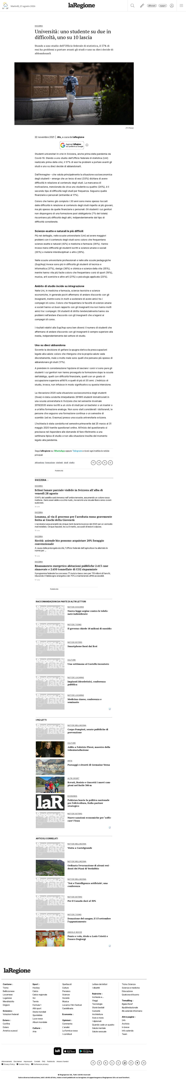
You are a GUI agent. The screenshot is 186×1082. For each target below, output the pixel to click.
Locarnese (8, 994)
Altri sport (37, 1008)
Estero (6, 1020)
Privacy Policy (9, 1064)
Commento (67, 1023)
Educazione (127, 991)
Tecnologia (97, 1004)
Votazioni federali (11, 1014)
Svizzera (7, 1011)
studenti (59, 462)
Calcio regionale (40, 994)
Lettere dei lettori (99, 984)
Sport (36, 984)
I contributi (67, 1034)
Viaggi (95, 1000)
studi (66, 462)
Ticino (5, 987)
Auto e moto (98, 1017)
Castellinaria (67, 1008)
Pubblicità (51, 1061)
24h (124, 1020)
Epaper (163, 5)
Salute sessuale (99, 1031)
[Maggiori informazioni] (86, 145)
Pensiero (66, 991)
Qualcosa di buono (130, 994)
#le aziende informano (132, 1011)
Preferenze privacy (40, 1064)
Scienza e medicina (131, 987)
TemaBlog (127, 1000)
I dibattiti (96, 987)
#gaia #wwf (127, 1004)
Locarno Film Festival (72, 1005)
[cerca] (132, 5)
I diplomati (96, 1021)
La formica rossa (70, 1030)
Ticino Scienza (129, 984)
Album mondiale (40, 1022)
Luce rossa (38, 1018)
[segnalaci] (142, 5)
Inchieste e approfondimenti (99, 997)
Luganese (7, 998)
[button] (93, 1062)
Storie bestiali (98, 1007)
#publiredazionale (130, 1007)
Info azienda (127, 1030)
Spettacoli (66, 984)
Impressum (28, 1061)
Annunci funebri (63, 1061)
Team (124, 1034)
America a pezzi (10, 1030)
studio (71, 462)
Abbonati (152, 5)
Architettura (97, 1014)
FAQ (43, 1061)
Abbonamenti (7, 1061)
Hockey (36, 987)
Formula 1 (37, 1005)
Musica (65, 1001)
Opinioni (66, 1020)
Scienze (66, 994)
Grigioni (6, 1005)
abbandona (39, 462)
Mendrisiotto (8, 1001)
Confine (6, 1023)
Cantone (7, 984)
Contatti (37, 1061)
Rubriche (97, 993)
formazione (50, 462)
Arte (34, 1031)
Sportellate (37, 1015)
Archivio (125, 1023)
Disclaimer (18, 1061)
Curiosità (96, 1011)
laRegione (78, 137)
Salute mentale (99, 1028)
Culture (37, 1028)
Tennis (36, 1001)
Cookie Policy (23, 1064)
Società (65, 998)
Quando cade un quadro (103, 1024)
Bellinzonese (8, 991)
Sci (34, 998)
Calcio (35, 991)
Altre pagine (128, 1017)
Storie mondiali (39, 1012)
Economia (67, 1014)
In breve (125, 1027)
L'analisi (65, 1027)
